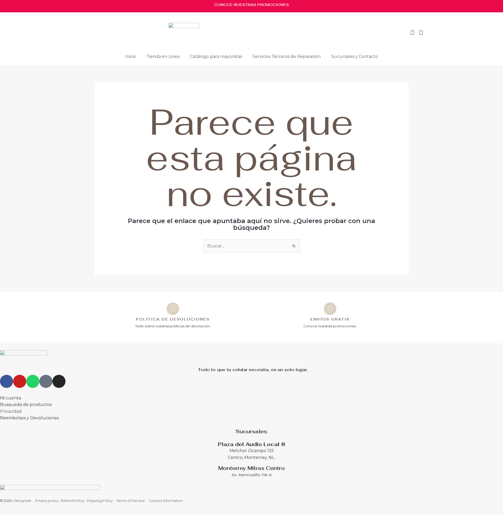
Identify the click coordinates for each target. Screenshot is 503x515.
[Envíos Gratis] (330, 308)
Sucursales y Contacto (354, 56)
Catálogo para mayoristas (216, 56)
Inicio (130, 56)
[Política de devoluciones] (173, 308)
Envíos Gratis (330, 319)
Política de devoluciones (173, 319)
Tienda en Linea (162, 56)
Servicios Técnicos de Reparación (287, 56)
